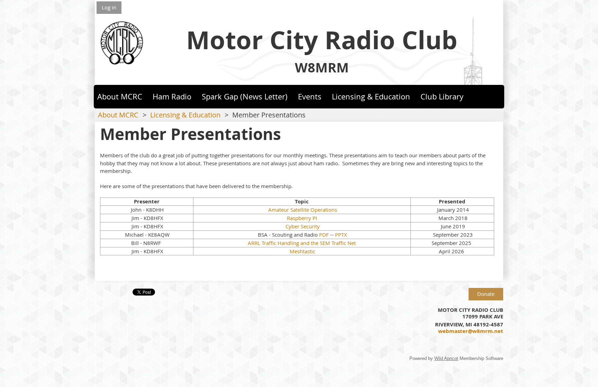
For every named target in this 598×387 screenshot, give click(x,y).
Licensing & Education (185, 115)
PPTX (341, 234)
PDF (324, 234)
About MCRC (118, 115)
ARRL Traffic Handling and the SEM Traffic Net (302, 242)
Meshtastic (301, 251)
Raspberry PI (302, 217)
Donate (486, 293)
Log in (109, 7)
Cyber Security (302, 226)
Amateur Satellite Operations (302, 209)
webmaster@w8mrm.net (470, 331)
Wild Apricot (446, 358)
